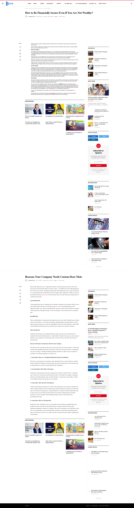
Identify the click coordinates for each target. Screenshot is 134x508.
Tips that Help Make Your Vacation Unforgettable (101, 186)
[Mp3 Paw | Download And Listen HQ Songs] (90, 433)
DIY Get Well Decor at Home (100, 347)
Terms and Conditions (104, 505)
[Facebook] (20, 47)
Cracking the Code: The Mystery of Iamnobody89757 (74, 133)
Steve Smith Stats (98, 207)
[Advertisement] (67, 28)
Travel (42, 3)
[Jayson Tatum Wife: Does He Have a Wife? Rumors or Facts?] (98, 463)
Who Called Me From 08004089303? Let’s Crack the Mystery (99, 251)
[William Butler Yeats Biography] (90, 67)
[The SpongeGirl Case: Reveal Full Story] (55, 109)
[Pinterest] (20, 56)
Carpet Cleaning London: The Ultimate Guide (100, 200)
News (35, 3)
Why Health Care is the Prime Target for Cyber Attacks (99, 452)
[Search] (131, 3)
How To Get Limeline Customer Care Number (33, 116)
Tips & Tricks (91, 100)
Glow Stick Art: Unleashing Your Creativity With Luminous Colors (32, 122)
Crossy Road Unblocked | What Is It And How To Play (99, 232)
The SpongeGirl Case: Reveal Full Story (54, 116)
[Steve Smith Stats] (90, 208)
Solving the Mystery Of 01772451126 (99, 117)
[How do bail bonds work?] (90, 440)
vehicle (59, 306)
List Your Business (81, 3)
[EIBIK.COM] (10, 3)
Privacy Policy (101, 170)
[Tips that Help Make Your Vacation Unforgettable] (90, 187)
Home (29, 3)
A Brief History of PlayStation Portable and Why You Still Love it (101, 110)
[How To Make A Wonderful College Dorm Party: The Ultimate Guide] (90, 342)
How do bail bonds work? (99, 438)
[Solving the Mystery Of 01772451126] (90, 117)
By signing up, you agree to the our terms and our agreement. (99, 171)
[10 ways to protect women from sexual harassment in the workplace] (98, 89)
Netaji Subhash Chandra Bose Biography (100, 59)
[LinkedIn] (20, 53)
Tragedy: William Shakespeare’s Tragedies (100, 73)
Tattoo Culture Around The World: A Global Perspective (54, 122)
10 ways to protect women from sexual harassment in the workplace (97, 98)
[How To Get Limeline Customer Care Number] (34, 109)
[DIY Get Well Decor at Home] (90, 349)
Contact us (92, 3)
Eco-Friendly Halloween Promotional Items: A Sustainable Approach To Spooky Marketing (97, 330)
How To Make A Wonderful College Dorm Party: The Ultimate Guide (101, 342)
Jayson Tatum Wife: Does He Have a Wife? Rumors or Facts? (99, 471)
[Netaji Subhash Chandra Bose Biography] (90, 60)
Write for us (102, 3)
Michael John (32, 16)
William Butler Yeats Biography (100, 65)
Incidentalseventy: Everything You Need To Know (75, 116)
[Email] (20, 60)
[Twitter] (20, 50)
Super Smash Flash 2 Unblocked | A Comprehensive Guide (99, 259)
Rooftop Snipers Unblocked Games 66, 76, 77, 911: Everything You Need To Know (101, 425)
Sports (59, 3)
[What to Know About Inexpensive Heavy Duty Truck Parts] (98, 483)
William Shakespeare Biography (100, 51)
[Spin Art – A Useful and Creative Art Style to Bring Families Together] (90, 124)
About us (88, 505)
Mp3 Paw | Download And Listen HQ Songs (101, 432)
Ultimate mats (44, 294)
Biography (50, 3)
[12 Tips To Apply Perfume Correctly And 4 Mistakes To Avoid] (90, 194)
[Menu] (2, 3)
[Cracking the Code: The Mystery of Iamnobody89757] (75, 125)
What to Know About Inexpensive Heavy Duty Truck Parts (98, 491)
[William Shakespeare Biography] (90, 53)
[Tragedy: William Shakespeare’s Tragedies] (90, 74)
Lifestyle (90, 333)
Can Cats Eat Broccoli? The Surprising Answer (100, 417)
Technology (68, 3)
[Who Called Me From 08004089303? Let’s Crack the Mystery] (98, 243)
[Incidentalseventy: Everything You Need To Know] (75, 109)
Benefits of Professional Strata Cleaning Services (100, 355)
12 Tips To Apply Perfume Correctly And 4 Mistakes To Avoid (101, 193)
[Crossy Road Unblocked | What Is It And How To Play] (98, 224)
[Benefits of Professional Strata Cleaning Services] (90, 355)
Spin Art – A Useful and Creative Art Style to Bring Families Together (101, 124)
